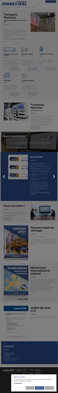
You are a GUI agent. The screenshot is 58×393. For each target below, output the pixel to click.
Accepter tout (39, 388)
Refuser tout (30, 388)
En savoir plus (18, 383)
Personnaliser (49, 388)
